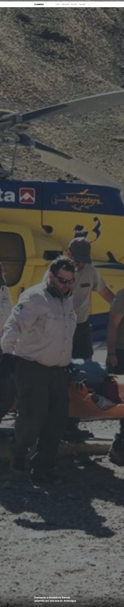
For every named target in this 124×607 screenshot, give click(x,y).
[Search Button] (89, 4)
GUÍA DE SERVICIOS (74, 4)
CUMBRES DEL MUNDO (65, 4)
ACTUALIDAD (58, 4)
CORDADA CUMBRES (82, 4)
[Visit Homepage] (39, 4)
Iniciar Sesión (88, 0)
